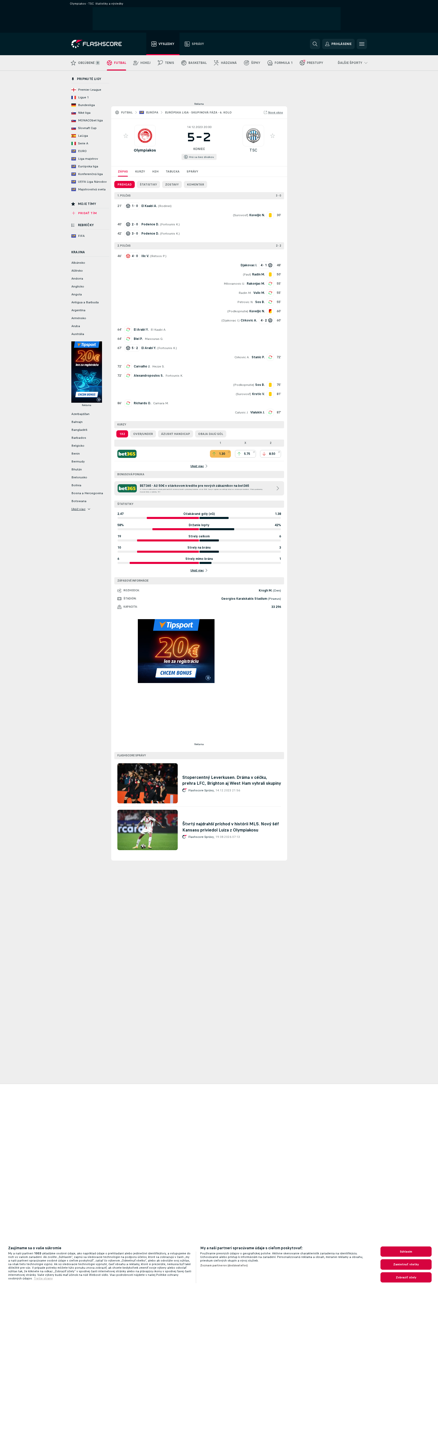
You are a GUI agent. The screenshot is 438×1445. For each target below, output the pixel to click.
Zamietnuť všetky (406, 1264)
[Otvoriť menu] (362, 44)
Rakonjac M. (256, 284)
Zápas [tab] (123, 171)
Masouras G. (154, 339)
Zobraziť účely (406, 1277)
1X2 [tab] (122, 434)
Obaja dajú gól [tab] (210, 434)
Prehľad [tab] (124, 184)
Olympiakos (145, 150)
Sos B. (260, 302)
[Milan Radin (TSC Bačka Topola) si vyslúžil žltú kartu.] (270, 274)
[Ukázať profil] (145, 135)
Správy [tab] (192, 171)
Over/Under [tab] (143, 434)
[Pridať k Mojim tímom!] (126, 136)
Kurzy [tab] (140, 171)
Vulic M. (259, 293)
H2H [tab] (155, 171)
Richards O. (142, 403)
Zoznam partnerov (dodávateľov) (224, 1265)
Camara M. (161, 403)
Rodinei (165, 206)
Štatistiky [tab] (148, 184)
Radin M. (245, 293)
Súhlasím (406, 1251)
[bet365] (127, 454)
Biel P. (138, 339)
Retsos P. (158, 256)
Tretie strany (43, 1278)
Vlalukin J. (257, 412)
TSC (253, 150)
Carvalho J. (142, 366)
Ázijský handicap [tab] (175, 434)
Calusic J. (241, 412)
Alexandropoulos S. (148, 376)
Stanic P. (258, 357)
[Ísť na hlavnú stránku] (100, 44)
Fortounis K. (170, 224)
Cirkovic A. (242, 357)
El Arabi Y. (141, 330)
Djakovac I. (230, 320)
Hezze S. (158, 366)
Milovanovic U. (234, 284)
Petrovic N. (245, 302)
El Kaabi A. (158, 330)
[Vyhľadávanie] (315, 44)
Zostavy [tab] (172, 184)
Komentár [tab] (195, 184)
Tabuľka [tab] (172, 171)
